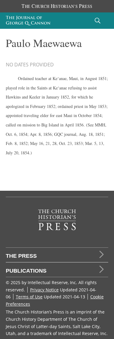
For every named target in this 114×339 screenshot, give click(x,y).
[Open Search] (97, 20)
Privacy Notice (44, 290)
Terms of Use (29, 297)
